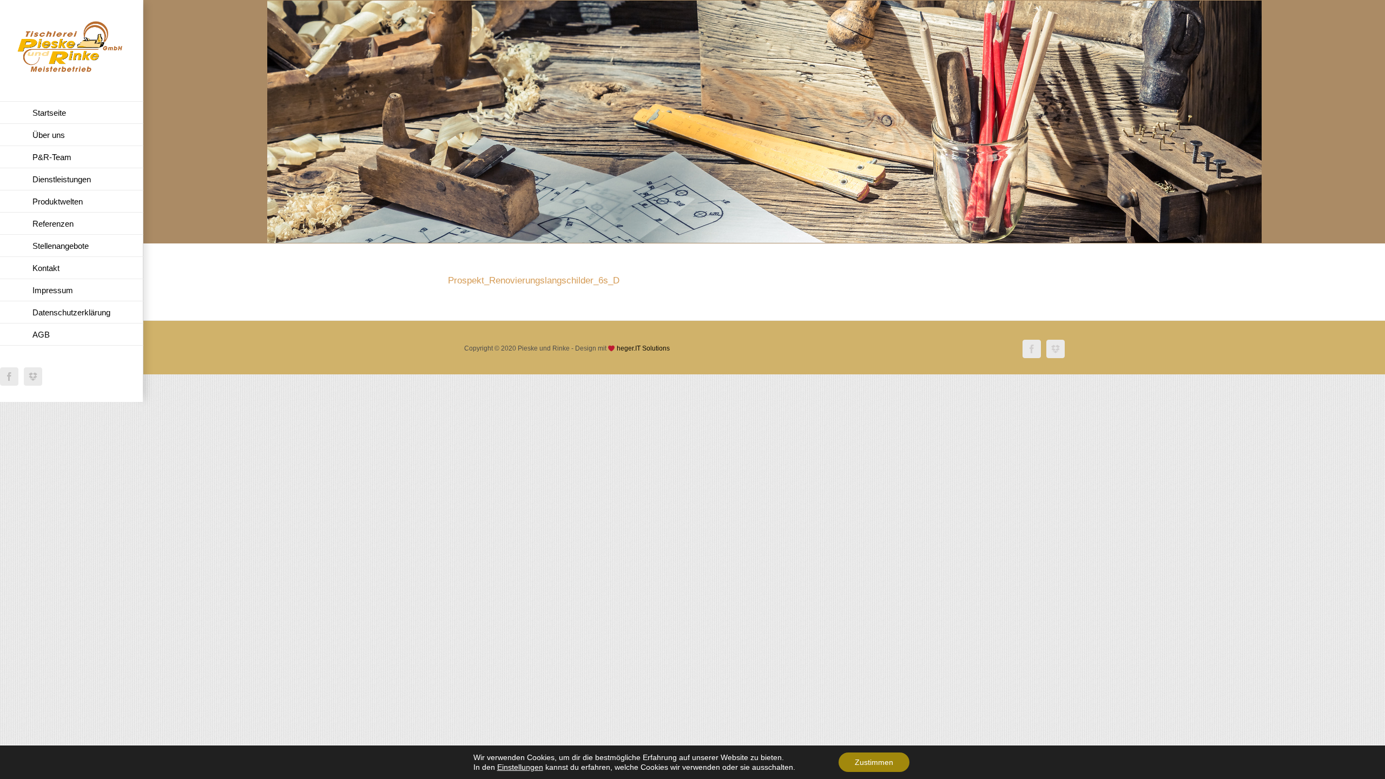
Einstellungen (520, 767)
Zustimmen (874, 762)
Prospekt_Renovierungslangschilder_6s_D (533, 280)
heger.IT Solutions (643, 348)
